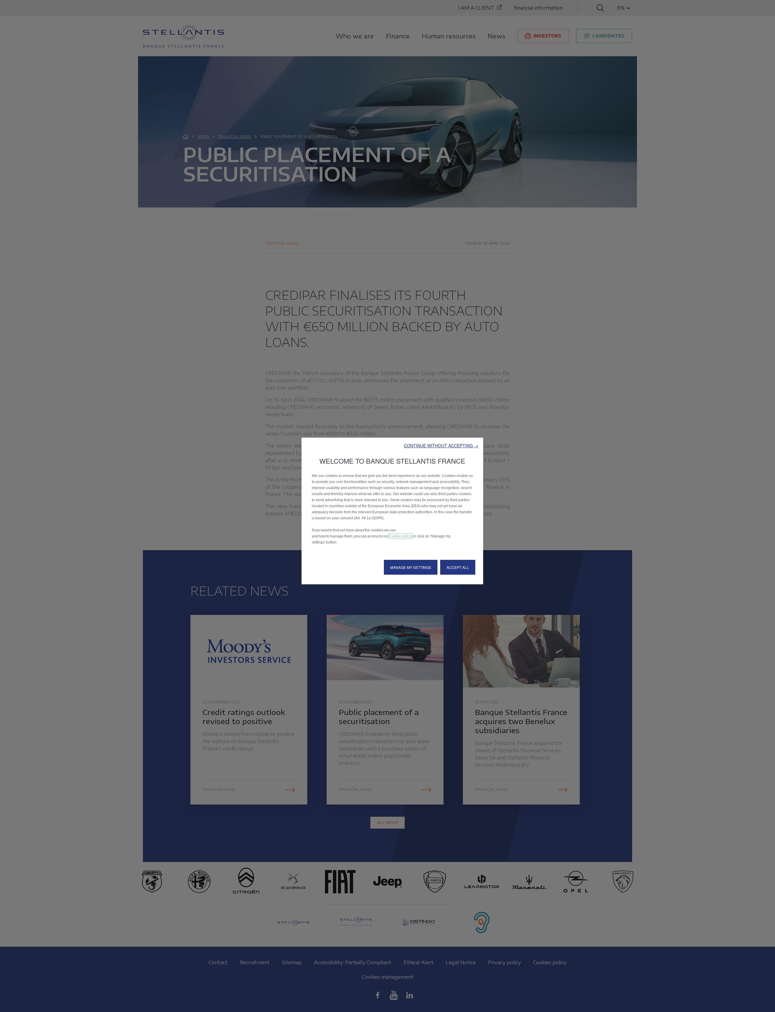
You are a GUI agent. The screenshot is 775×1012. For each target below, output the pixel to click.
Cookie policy (400, 536)
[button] (441, 445)
